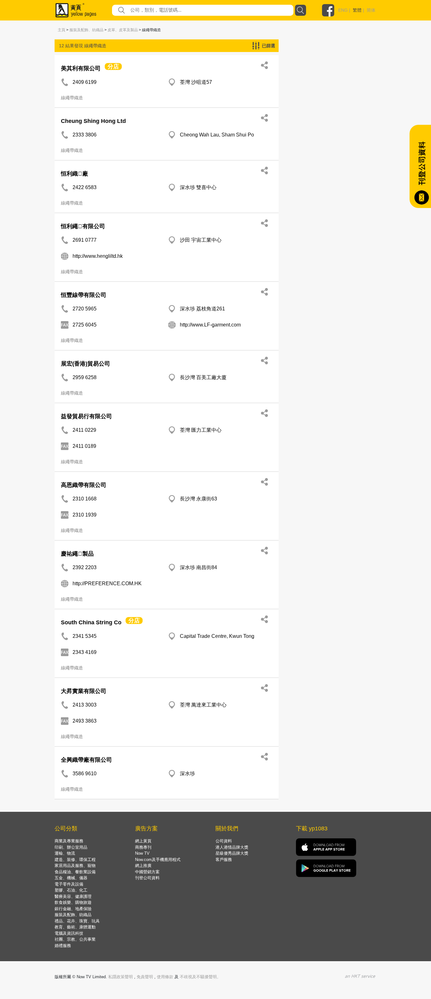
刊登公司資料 (147, 877)
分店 (113, 66)
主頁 (61, 30)
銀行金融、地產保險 (73, 908)
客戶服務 (224, 859)
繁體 (357, 10)
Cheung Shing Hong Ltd (93, 121)
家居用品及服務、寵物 (75, 865)
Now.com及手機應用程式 (157, 859)
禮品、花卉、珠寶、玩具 (77, 921)
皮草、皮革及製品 (123, 30)
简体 (371, 10)
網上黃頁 (143, 841)
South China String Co (91, 622)
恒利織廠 (74, 173)
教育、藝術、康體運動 (75, 927)
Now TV (142, 853)
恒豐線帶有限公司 (83, 295)
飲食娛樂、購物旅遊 (73, 902)
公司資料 (224, 841)
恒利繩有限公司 (83, 226)
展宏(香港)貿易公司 (85, 364)
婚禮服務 (63, 945)
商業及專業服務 (69, 841)
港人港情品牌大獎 (232, 847)
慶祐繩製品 (77, 554)
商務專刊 (143, 847)
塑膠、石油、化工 (71, 890)
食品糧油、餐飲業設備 (75, 871)
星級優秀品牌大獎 (232, 853)
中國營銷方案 (147, 871)
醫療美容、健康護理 (73, 896)
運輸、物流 (65, 853)
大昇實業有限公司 (83, 691)
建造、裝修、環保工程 (75, 859)
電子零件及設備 (69, 884)
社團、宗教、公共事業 (75, 939)
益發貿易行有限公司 (86, 416)
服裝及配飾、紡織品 (86, 30)
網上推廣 (143, 865)
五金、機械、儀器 (71, 877)
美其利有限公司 (81, 68)
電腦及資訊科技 (69, 933)
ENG (343, 10)
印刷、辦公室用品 (71, 847)
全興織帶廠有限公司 (86, 760)
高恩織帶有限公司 (83, 485)
